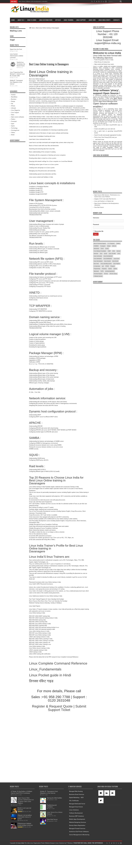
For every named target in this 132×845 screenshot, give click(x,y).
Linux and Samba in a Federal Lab (103, 201)
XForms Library (113, 273)
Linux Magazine (15, 110)
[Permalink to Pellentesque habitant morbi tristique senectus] (14, 828)
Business (13, 99)
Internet (118, 251)
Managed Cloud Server (76, 807)
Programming (97, 268)
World (12, 134)
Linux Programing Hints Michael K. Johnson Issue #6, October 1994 (17, 74)
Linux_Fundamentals (45, 669)
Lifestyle (13, 108)
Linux (119, 253)
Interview (96, 253)
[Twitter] (101, 800)
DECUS (114, 246)
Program (113, 266)
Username (96, 218)
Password (96, 224)
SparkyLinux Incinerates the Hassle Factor (21, 64)
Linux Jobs (92, 20)
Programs (104, 268)
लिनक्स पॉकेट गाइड (41, 681)
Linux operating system (106, 263)
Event (102, 248)
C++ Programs (111, 243)
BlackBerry (14, 97)
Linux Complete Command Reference (58, 663)
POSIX (107, 266)
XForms (106, 273)
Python (110, 268)
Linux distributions (107, 258)
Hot (12, 103)
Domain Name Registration (77, 825)
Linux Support (81, 20)
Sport (12, 123)
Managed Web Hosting (76, 791)
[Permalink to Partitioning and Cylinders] (43, 809)
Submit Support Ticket (67, 708)
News (12, 114)
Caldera (118, 243)
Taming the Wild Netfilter (54, 798)
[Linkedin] (107, 793)
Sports (13, 126)
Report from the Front (16, 49)
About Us (21, 20)
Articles (58, 20)
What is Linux (31, 20)
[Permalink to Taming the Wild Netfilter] (43, 802)
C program (102, 246)
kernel (105, 253)
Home (13, 20)
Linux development (108, 256)
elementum (96, 248)
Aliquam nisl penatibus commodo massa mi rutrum (25, 816)
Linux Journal (107, 261)
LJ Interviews (97, 266)
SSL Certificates (74, 800)
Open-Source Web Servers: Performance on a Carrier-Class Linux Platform (26, 800)
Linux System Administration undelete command (16, 55)
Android (13, 94)
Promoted (14, 121)
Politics (13, 119)
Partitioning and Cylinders (52, 806)
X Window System (98, 276)
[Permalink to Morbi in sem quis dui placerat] (14, 812)
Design (13, 101)
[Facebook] (101, 793)
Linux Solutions (74, 810)
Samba (115, 268)
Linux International (98, 261)
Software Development (76, 813)
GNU (113, 251)
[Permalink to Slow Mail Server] (43, 824)
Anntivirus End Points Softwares (79, 831)
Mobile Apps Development (77, 819)
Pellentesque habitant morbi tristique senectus (25, 824)
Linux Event (116, 258)
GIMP (109, 251)
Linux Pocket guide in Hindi (50, 675)
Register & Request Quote (52, 706)
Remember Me (98, 231)
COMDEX (96, 246)
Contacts (116, 20)
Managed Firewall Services (77, 828)
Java (101, 253)
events (107, 248)
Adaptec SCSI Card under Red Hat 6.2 (105, 199)
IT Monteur (69, 843)
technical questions (109, 271)
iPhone (13, 106)
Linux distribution (98, 258)
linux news (96, 263)
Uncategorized (15, 130)
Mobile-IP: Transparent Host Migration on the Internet (16, 82)
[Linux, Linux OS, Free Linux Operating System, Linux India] (29, 11)
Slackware (96, 271)
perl (103, 266)
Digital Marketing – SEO (76, 797)
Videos (13, 132)
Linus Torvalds (112, 253)
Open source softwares (17, 117)
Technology (14, 128)
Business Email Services (76, 794)
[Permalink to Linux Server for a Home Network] (43, 817)
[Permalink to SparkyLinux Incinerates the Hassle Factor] (13, 67)
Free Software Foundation (100, 251)
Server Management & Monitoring (79, 834)
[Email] (113, 793)
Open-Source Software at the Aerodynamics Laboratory (32, 1)
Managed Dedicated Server (77, 803)
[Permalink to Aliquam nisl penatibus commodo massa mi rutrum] (14, 819)
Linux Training (68, 20)
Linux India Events (104, 20)
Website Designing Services (77, 822)
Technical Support (98, 273)
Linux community (98, 256)
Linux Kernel (115, 261)
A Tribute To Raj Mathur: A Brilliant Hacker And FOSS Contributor (21, 792)
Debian (108, 246)
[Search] (120, 1)
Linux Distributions (45, 20)
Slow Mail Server (99, 207)
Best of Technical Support (100, 243)
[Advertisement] (87, 10)
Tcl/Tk (102, 271)
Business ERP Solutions (76, 816)
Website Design (49, 843)
